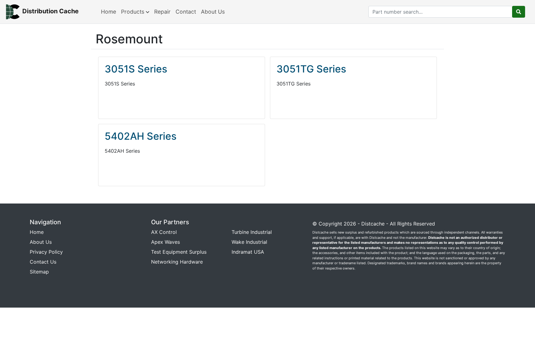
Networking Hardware (177, 262)
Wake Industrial (249, 242)
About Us (213, 11)
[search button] (518, 12)
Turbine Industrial (252, 232)
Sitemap (39, 272)
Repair (162, 11)
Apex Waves (165, 242)
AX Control (164, 232)
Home (108, 11)
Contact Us (43, 262)
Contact (186, 11)
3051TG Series (311, 69)
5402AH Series (140, 136)
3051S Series (136, 69)
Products (133, 11)
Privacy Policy (46, 252)
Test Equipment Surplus (179, 252)
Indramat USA (248, 252)
